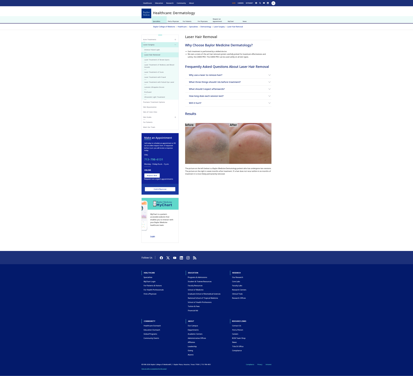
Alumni (190, 355)
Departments (193, 330)
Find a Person (237, 330)
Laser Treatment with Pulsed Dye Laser (159, 82)
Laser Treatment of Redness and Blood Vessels (159, 66)
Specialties (156, 21)
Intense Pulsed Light (152, 50)
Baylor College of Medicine (164, 26)
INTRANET (249, 3)
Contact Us (236, 325)
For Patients (187, 21)
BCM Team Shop (239, 338)
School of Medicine (195, 290)
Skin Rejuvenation (150, 107)
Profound (147, 92)
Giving (190, 350)
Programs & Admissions (197, 277)
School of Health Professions (200, 302)
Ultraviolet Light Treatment (154, 97)
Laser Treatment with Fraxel (155, 77)
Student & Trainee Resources (200, 281)
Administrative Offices (197, 338)
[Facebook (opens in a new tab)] (256, 3)
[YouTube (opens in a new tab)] (264, 3)
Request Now (152, 175)
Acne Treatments (149, 39)
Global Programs (150, 334)
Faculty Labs (237, 285)
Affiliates (191, 342)
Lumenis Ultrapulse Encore (154, 87)
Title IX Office (237, 346)
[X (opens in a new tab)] (260, 3)
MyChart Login (150, 281)
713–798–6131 (153, 159)
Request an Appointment (217, 20)
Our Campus (193, 325)
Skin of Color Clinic (150, 112)
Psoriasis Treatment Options (154, 102)
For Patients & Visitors (153, 285)
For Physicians (203, 21)
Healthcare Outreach (152, 325)
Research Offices (239, 298)
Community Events (151, 338)
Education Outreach (152, 330)
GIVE (233, 3)
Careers (235, 334)
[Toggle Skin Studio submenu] (175, 117)
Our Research (237, 277)
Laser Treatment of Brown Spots (156, 60)
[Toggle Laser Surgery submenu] (175, 44)
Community (181, 3)
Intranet (268, 364)
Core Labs (236, 281)
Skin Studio (147, 117)
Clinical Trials (237, 294)
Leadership (192, 346)
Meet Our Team (149, 127)
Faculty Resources (195, 285)
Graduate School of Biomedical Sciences (204, 294)
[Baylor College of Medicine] (146, 13)
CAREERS (241, 3)
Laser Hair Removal (235, 26)
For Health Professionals (154, 290)
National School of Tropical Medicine (203, 298)
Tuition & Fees (194, 306)
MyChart (231, 21)
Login (152, 236)
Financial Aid (193, 310)
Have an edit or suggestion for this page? (154, 369)
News (245, 21)
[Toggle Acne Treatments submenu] (175, 39)
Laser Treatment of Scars (154, 72)
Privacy (259, 364)
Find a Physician (173, 21)
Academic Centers (195, 334)
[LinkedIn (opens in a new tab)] (268, 3)
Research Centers (239, 290)
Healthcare (147, 3)
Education (159, 3)
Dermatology (205, 26)
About (191, 3)
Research (169, 3)
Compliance (237, 350)
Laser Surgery (219, 26)
